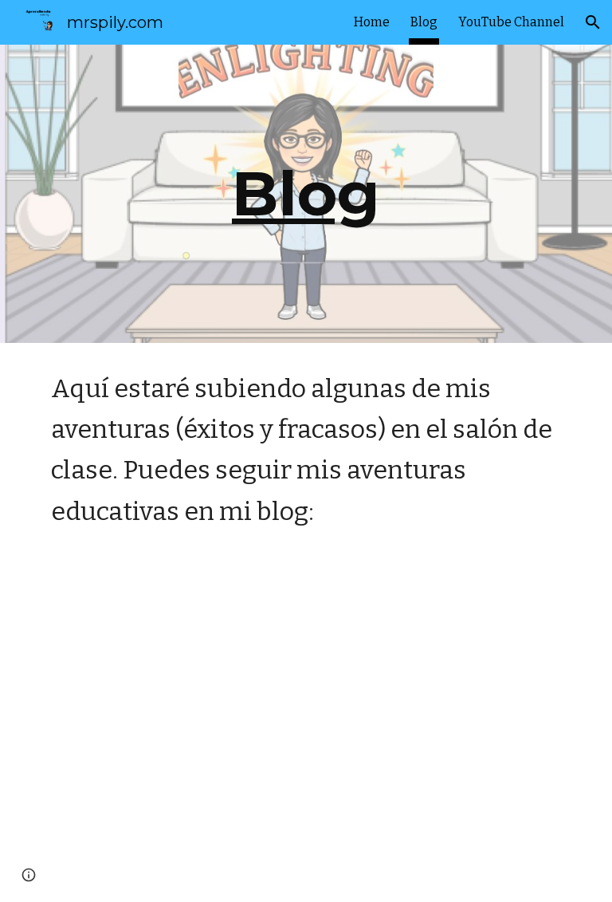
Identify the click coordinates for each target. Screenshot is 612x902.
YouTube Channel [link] (511, 22)
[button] (593, 22)
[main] (305, 193)
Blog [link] (423, 22)
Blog (306, 193)
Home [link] (372, 22)
